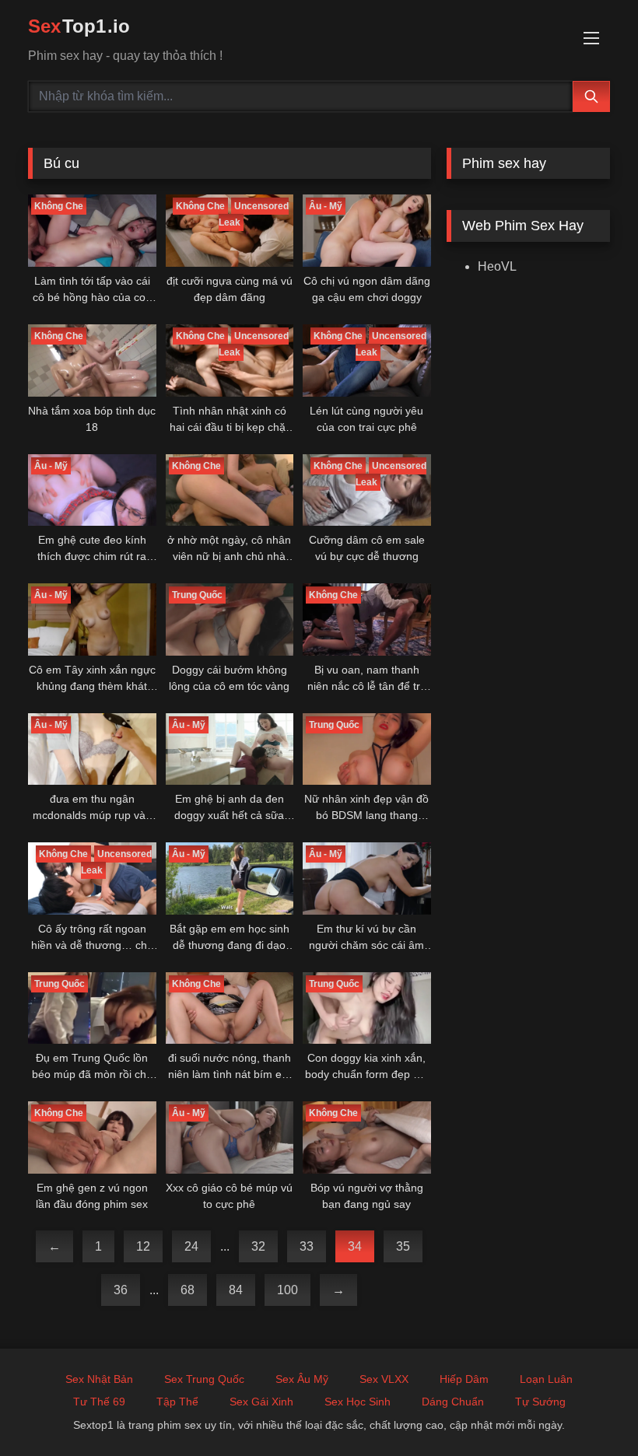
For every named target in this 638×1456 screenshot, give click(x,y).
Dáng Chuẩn (453, 1401)
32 (258, 1246)
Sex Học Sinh (357, 1401)
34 (355, 1246)
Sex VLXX (383, 1379)
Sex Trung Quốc (204, 1379)
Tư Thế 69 (99, 1401)
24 (191, 1246)
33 (307, 1246)
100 (287, 1290)
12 (143, 1246)
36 (121, 1290)
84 (236, 1290)
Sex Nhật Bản (99, 1379)
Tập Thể (177, 1401)
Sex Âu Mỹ (301, 1379)
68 (188, 1290)
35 (403, 1246)
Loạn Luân (546, 1379)
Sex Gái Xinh (261, 1401)
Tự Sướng (540, 1401)
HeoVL (497, 266)
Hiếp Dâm (464, 1379)
